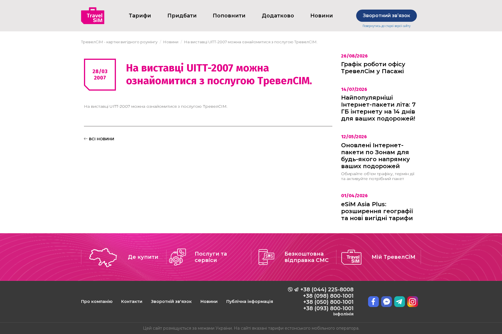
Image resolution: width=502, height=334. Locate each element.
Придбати (182, 15)
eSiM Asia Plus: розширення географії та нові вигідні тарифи (377, 211)
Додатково (278, 15)
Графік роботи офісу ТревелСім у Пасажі (373, 68)
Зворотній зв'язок (171, 301)
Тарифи (140, 15)
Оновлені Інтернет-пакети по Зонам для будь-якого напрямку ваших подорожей (375, 156)
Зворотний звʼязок (386, 15)
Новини (209, 301)
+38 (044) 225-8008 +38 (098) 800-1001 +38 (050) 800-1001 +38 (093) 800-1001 (327, 301)
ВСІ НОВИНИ (101, 139)
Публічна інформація (249, 301)
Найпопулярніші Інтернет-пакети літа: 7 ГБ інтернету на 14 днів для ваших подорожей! (378, 108)
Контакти (131, 301)
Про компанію (96, 301)
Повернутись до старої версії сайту (386, 26)
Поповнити (229, 15)
